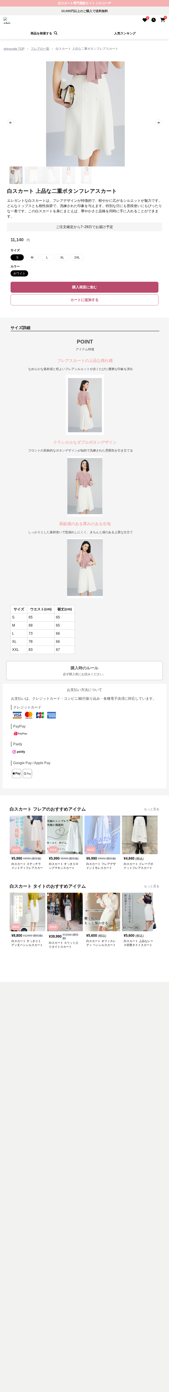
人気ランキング (125, 33)
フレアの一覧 (40, 48)
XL (62, 257)
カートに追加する (84, 300)
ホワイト (19, 273)
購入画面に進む (84, 287)
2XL (77, 257)
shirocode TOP (14, 48)
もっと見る (151, 809)
